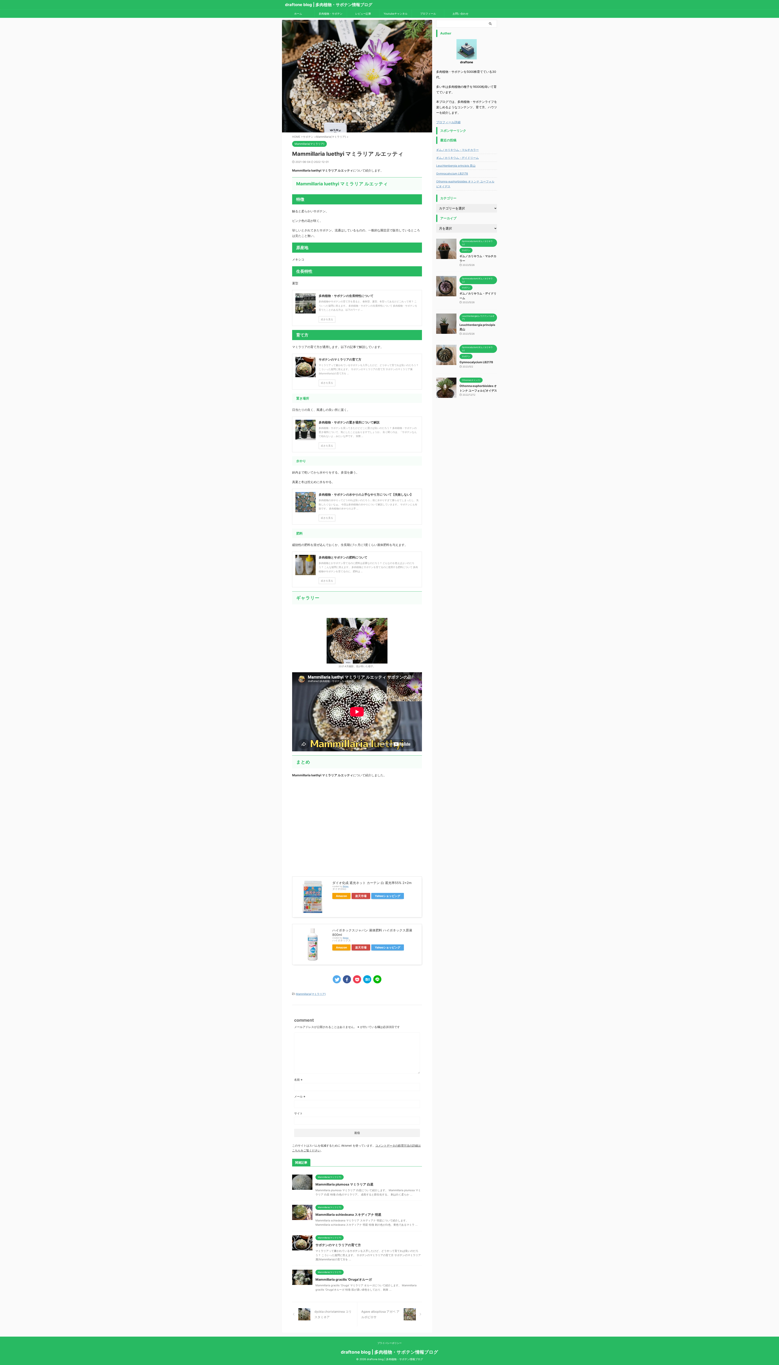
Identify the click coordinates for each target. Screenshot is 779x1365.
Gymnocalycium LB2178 (452, 173)
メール (299, 1096)
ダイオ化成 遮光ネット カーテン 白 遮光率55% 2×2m (372, 883)
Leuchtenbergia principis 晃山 (456, 165)
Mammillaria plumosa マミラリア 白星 (344, 1184)
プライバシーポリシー (389, 1343)
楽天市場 (361, 896)
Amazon (341, 896)
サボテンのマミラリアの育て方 (338, 1245)
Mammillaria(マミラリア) (311, 994)
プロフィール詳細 (448, 122)
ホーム (298, 13)
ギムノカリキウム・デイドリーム (457, 157)
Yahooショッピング (387, 896)
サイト (298, 1113)
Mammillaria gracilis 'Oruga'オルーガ (343, 1279)
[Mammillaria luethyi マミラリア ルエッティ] (367, 979)
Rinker (346, 886)
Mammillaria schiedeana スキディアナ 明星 (348, 1214)
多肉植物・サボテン (330, 13)
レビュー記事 (363, 13)
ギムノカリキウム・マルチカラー (457, 149)
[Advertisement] (357, 825)
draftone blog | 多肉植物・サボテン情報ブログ (328, 4)
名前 (298, 1079)
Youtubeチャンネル (396, 13)
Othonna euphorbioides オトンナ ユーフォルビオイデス (465, 184)
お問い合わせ (460, 13)
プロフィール (428, 13)
